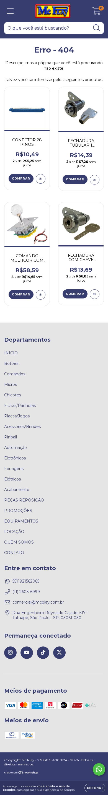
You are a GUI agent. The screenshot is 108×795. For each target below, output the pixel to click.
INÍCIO (11, 352)
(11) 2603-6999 (26, 591)
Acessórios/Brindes (22, 426)
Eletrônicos (15, 458)
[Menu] (10, 11)
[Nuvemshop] (21, 773)
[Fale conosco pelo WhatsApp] (99, 769)
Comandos (14, 373)
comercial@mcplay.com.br (38, 602)
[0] (96, 12)
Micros (10, 384)
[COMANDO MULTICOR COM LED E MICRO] (40, 295)
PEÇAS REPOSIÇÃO (24, 500)
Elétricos (12, 479)
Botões (11, 363)
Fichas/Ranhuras (20, 405)
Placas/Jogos (17, 416)
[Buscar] (96, 28)
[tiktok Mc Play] (43, 652)
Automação (15, 447)
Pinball (10, 437)
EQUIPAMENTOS (21, 521)
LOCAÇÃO (14, 531)
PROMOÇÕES (18, 510)
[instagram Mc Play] (10, 652)
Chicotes (12, 395)
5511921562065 (25, 581)
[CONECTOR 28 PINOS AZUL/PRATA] (40, 179)
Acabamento (16, 489)
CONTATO (14, 552)
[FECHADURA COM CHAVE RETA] (94, 294)
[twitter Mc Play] (59, 652)
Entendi (95, 788)
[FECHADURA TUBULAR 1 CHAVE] (94, 180)
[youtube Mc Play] (26, 652)
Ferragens (14, 468)
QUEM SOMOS (19, 542)
